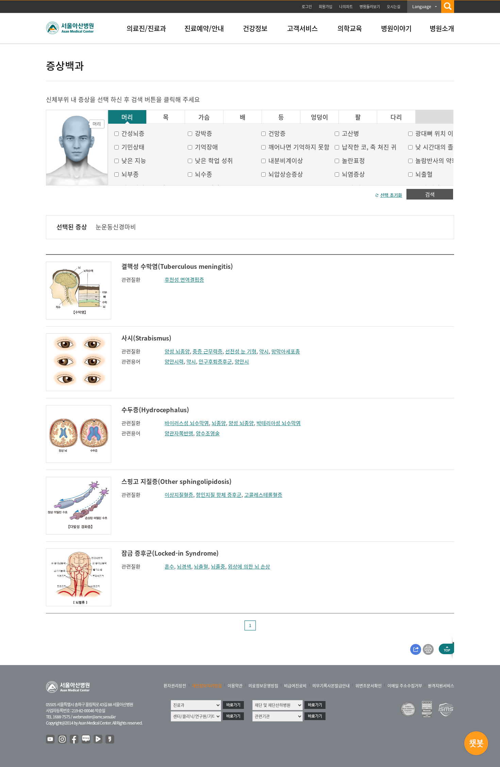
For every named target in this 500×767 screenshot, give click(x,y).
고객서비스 (302, 28)
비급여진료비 (295, 686)
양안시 (242, 361)
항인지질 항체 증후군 (218, 495)
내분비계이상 (285, 160)
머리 (127, 117)
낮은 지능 (133, 160)
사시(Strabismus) (146, 338)
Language (421, 6)
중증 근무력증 (207, 351)
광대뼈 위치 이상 (437, 133)
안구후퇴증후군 (215, 361)
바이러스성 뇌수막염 (187, 423)
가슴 (204, 117)
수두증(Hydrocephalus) (155, 409)
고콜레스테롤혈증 (263, 495)
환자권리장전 (175, 686)
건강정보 (255, 28)
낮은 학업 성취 (214, 160)
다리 (396, 117)
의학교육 (349, 28)
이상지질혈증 (179, 495)
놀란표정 (353, 160)
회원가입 (325, 7)
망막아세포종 (285, 351)
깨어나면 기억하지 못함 (299, 147)
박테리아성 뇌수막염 (278, 423)
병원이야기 (396, 28)
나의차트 (346, 7)
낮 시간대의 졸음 (437, 147)
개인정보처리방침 (207, 686)
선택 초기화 (391, 195)
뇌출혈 (424, 174)
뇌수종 (203, 174)
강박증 (203, 133)
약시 (264, 351)
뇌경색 (184, 566)
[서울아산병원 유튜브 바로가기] (50, 739)
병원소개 (442, 28)
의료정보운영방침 (263, 686)
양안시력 (174, 361)
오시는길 (393, 7)
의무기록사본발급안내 (331, 686)
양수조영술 (208, 433)
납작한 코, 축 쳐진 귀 (369, 147)
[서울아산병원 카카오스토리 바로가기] (110, 739)
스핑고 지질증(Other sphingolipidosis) (176, 481)
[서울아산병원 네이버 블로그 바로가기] (86, 739)
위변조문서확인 (368, 686)
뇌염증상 (353, 174)
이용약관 (235, 686)
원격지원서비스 (441, 686)
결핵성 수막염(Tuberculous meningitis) (177, 266)
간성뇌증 (133, 133)
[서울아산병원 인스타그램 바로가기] (62, 739)
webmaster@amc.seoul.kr (94, 717)
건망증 (277, 133)
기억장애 (206, 147)
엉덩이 (319, 117)
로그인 (307, 7)
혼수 (169, 566)
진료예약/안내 (204, 28)
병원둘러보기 (370, 7)
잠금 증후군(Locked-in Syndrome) (170, 553)
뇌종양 (219, 423)
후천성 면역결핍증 (184, 279)
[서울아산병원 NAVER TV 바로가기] (98, 739)
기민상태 (133, 147)
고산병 (350, 133)
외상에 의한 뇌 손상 (249, 566)
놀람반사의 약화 (436, 160)
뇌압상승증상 (285, 174)
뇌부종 (130, 174)
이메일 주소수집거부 (404, 686)
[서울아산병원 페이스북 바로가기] (74, 739)
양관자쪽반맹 (179, 433)
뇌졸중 (218, 566)
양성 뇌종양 (177, 351)
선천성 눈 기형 (240, 351)
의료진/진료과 (146, 28)
